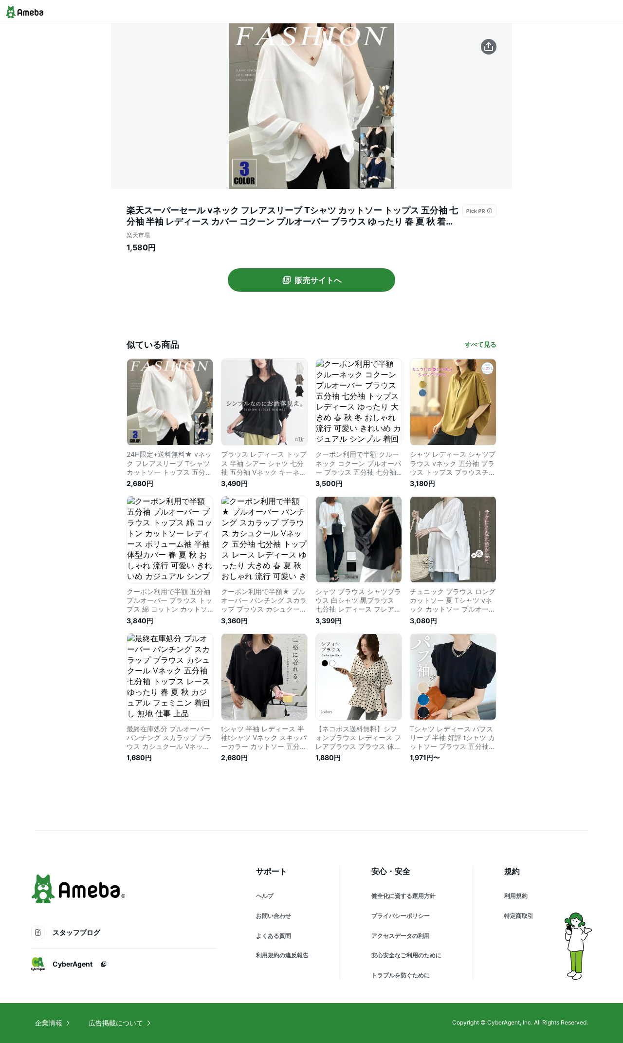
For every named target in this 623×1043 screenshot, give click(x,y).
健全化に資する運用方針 (403, 895)
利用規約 (516, 895)
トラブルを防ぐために (400, 975)
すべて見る (480, 344)
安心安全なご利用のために (406, 955)
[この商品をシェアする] (488, 47)
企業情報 (48, 1023)
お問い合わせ (273, 915)
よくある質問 (273, 935)
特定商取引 (518, 915)
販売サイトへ (318, 280)
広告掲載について (116, 1023)
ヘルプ (265, 895)
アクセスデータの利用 (400, 935)
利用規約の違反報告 (282, 955)
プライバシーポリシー (400, 915)
